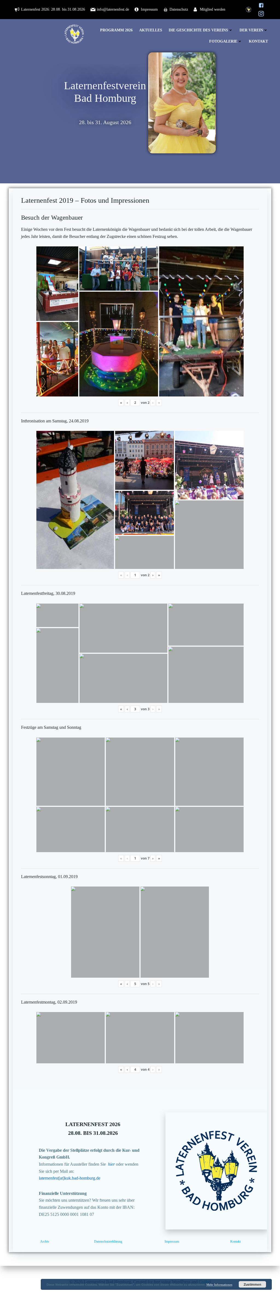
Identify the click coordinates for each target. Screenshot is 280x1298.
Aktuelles (150, 30)
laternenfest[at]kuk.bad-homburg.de (69, 1178)
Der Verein (251, 30)
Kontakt (258, 41)
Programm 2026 (116, 30)
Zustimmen (252, 1284)
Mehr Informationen (219, 1284)
